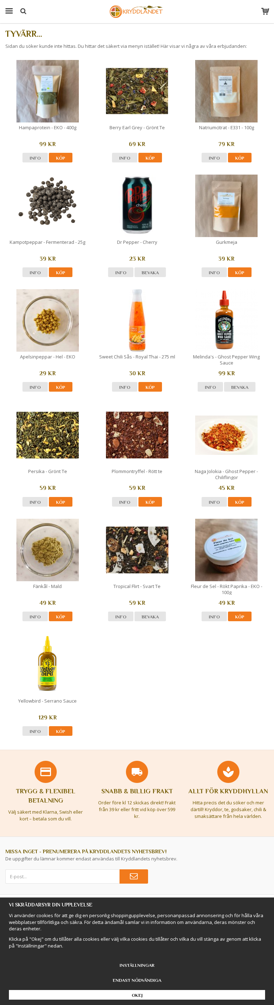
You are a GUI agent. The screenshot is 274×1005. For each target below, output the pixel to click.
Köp (60, 158)
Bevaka (150, 272)
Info (35, 158)
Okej (137, 995)
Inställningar (137, 965)
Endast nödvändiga (137, 980)
